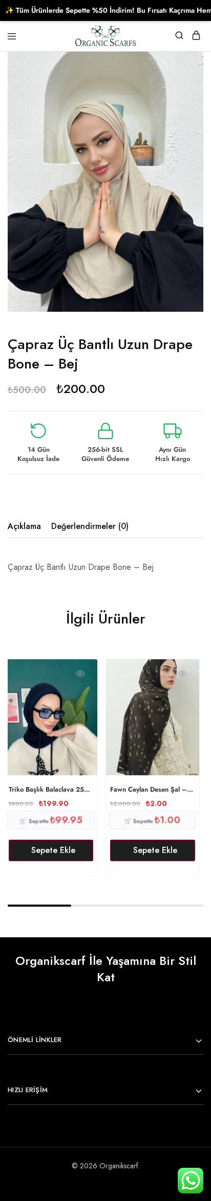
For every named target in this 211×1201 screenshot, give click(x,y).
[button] (51, 850)
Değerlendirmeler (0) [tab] (90, 526)
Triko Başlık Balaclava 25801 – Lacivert (51, 790)
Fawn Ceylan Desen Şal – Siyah (152, 790)
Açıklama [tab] (24, 526)
